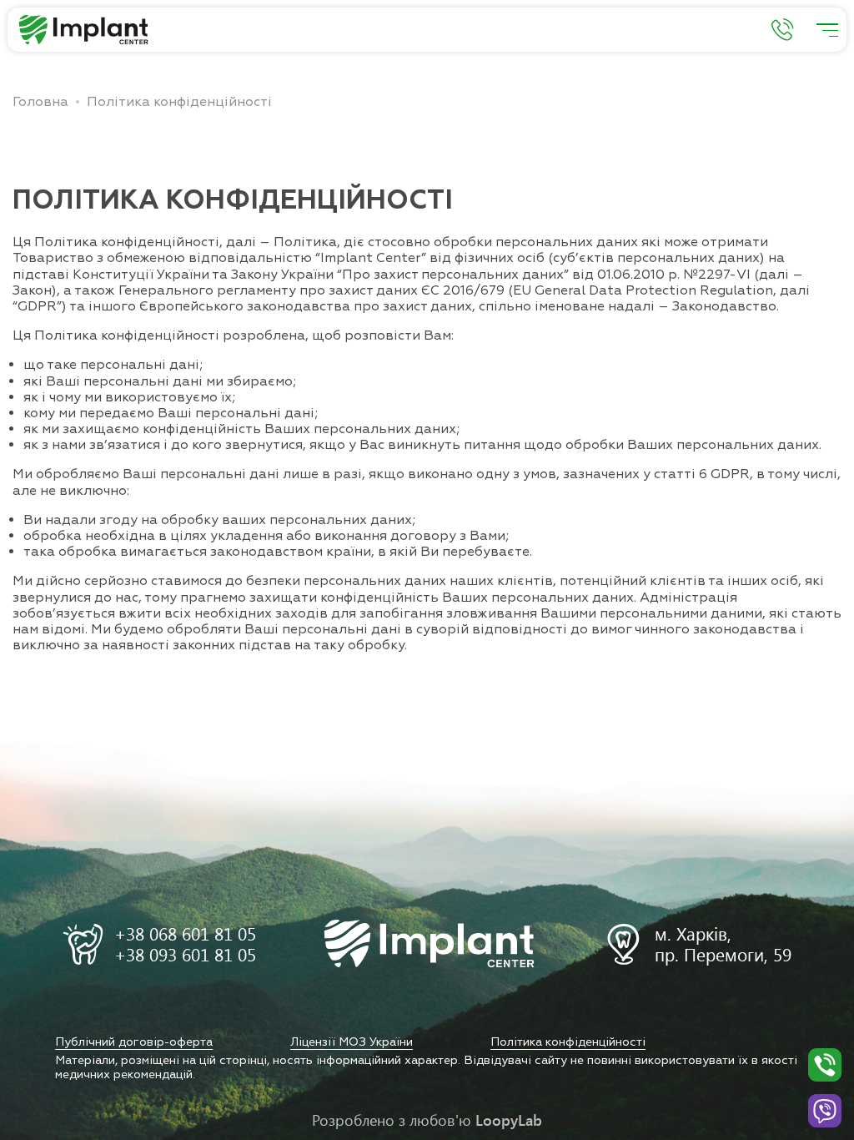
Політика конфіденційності (568, 1042)
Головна (40, 101)
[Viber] (824, 1110)
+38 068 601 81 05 (185, 934)
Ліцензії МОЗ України (351, 1042)
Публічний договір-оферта (134, 1042)
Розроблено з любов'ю (427, 1119)
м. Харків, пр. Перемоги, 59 (723, 944)
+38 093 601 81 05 (185, 955)
